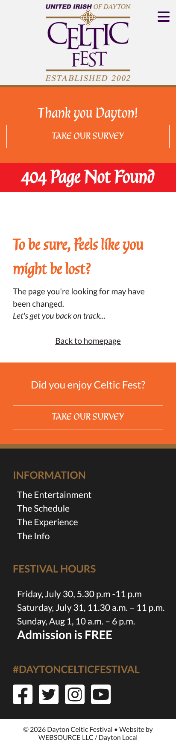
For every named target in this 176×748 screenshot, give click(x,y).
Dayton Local (118, 738)
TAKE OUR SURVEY (88, 136)
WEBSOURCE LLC (66, 738)
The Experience (47, 522)
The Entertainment (54, 494)
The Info (33, 536)
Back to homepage (88, 341)
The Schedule (43, 508)
